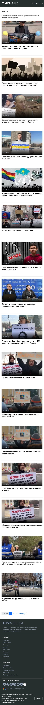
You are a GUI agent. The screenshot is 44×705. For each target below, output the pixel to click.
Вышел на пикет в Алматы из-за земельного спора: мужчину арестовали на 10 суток (19, 121)
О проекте (6, 665)
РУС (42, 3)
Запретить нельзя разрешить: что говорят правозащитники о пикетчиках (19, 305)
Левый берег (7, 642)
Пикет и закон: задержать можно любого (18, 378)
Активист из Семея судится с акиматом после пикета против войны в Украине (20, 47)
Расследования (8, 645)
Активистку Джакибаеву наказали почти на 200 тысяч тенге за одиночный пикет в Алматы (21, 342)
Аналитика (6, 649)
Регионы (5, 654)
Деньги (5, 647)
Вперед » (22, 614)
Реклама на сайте (8, 670)
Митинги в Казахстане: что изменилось (17, 230)
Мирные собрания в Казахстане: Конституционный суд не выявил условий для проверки (22, 195)
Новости (6, 640)
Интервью (6, 656)
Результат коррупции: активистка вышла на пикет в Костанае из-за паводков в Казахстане (22, 563)
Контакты (6, 672)
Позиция (5, 652)
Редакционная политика (10, 675)
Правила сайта (7, 668)
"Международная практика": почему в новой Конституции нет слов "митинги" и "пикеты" (19, 84)
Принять (38, 698)
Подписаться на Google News (15, 689)
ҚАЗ (37, 3)
